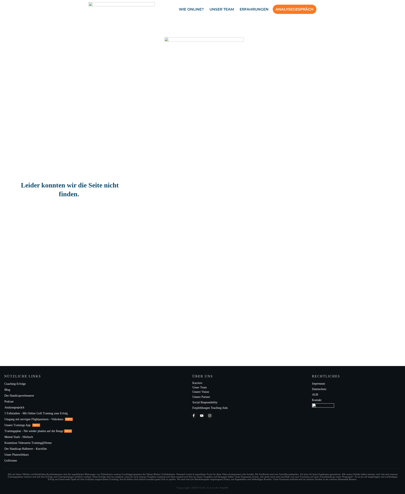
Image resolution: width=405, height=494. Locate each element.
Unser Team (199, 387)
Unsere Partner (201, 396)
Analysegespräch (14, 407)
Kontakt (316, 400)
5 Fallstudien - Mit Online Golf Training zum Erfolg (36, 413)
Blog (7, 389)
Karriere (197, 383)
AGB (315, 394)
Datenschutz (319, 389)
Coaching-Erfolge (15, 383)
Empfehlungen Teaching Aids (210, 407)
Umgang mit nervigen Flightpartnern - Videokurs (34, 419)
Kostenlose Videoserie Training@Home (28, 442)
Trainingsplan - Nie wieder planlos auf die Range (33, 431)
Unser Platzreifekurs (17, 454)
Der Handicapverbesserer (19, 395)
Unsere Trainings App (17, 425)
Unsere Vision (200, 391)
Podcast (9, 401)
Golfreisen (11, 460)
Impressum (318, 383)
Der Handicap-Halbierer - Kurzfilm (26, 448)
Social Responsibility (204, 402)
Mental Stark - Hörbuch (18, 437)
